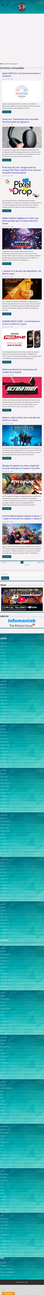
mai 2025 (3, 691)
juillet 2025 (3, 684)
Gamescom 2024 (5, 1047)
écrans (2, 1015)
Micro (2, 1107)
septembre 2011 (5, 933)
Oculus (2, 1139)
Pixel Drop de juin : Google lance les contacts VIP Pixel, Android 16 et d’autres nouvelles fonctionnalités (21, 170)
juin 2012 (3, 904)
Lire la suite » (6, 112)
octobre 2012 (4, 891)
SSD (1, 1187)
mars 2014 (3, 853)
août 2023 (3, 757)
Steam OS (3, 1196)
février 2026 (3, 662)
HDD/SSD (3, 1059)
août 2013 (3, 866)
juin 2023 (3, 764)
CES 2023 (3, 989)
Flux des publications (6, 1269)
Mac (1, 1091)
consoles (3, 1005)
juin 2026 (3, 649)
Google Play (3, 1056)
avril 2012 (3, 910)
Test (1, 1215)
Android (2, 948)
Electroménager (5, 1021)
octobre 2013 (4, 863)
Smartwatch (3, 1180)
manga (2, 1101)
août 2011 (3, 936)
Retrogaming (4, 1174)
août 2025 (3, 681)
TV (1, 1231)
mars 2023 (3, 773)
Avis (1, 970)
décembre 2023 (5, 745)
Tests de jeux (4, 1222)
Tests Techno (4, 1225)
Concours (3, 1002)
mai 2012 (3, 907)
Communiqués (4, 999)
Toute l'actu (3, 1228)
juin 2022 (3, 802)
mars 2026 (3, 659)
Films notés (3, 1037)
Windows (3, 1247)
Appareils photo (5, 954)
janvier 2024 (3, 742)
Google (2, 1053)
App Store (3, 951)
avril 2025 (3, 694)
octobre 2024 (4, 713)
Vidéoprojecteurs (5, 1241)
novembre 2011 (5, 926)
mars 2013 (3, 875)
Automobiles (4, 967)
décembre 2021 (5, 821)
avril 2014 (3, 850)
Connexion (3, 1266)
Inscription (3, 1262)
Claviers (2, 996)
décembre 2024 (5, 707)
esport (2, 1031)
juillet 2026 (3, 646)
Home (3, 64)
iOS (1, 1066)
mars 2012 (3, 914)
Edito (1, 1018)
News (2, 1120)
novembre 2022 (5, 786)
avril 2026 (3, 656)
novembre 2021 (5, 824)
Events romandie (5, 1034)
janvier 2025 (3, 703)
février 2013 (3, 878)
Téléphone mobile (5, 1212)
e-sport (2, 1012)
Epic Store (3, 1027)
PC (1, 1148)
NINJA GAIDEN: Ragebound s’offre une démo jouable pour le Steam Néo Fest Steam (20, 221)
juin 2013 (3, 869)
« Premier (4, 562)
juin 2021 (3, 840)
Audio (2, 964)
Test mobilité (4, 1219)
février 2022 (3, 815)
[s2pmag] (22, 6)
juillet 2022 (3, 799)
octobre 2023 (4, 751)
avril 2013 (3, 872)
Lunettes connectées (6, 1088)
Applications (4, 957)
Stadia (2, 1190)
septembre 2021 (5, 831)
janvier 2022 (3, 818)
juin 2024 (3, 726)
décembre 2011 (5, 923)
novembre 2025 (5, 672)
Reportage (3, 1168)
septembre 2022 (5, 793)
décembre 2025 (5, 668)
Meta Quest (3, 1104)
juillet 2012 (3, 901)
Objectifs (3, 1136)
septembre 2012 (5, 894)
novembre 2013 (5, 859)
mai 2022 (3, 805)
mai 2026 (3, 652)
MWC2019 (3, 1113)
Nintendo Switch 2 (5, 1129)
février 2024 (3, 738)
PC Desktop (3, 1155)
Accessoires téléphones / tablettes (10, 945)
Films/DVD (3, 1040)
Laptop (2, 1075)
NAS (1, 1117)
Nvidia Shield (4, 1133)
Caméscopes (4, 976)
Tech (1, 1203)
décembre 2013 (5, 856)
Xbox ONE (3, 1250)
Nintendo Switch (5, 1126)
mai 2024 (3, 729)
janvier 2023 (3, 780)
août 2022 (3, 796)
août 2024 (3, 719)
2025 (7, 64)
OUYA (2, 1145)
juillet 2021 (3, 837)
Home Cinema (4, 1062)
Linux (1, 1078)
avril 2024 (3, 732)
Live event (3, 1085)
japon (2, 1069)
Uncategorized (4, 1234)
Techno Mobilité (5, 1209)
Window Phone (4, 1244)
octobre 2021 (4, 828)
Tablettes (3, 1199)
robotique (3, 1177)
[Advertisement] (22, 38)
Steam (2, 1193)
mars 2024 (3, 735)
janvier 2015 (3, 847)
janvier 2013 (3, 882)
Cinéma (2, 992)
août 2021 (3, 834)
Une (1, 1238)
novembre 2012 (5, 888)
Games (2, 1043)
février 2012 (3, 917)
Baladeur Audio (5, 973)
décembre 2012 (5, 885)
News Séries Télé (5, 1123)
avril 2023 (3, 770)
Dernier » (27, 565)
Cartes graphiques (5, 980)
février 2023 (3, 777)
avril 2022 (3, 808)
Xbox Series (3, 1254)
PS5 (1, 1164)
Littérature (3, 1082)
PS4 (1, 1161)
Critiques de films (5, 1008)
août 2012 (3, 898)
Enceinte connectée (6, 1024)
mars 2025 (3, 697)
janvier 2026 (3, 665)
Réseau (2, 1171)
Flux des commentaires (7, 1272)
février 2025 (3, 700)
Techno (2, 1206)
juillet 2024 (3, 722)
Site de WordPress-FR (6, 1275)
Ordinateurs (3, 1142)
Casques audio (4, 983)
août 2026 (3, 643)
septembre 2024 (5, 716)
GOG (1, 1050)
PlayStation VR (4, 1158)
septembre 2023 (5, 754)
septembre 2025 (5, 678)
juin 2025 (3, 687)
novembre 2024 (5, 710)
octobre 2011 (4, 929)
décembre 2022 (5, 783)
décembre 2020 (5, 843)
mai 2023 (3, 767)
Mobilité (2, 1110)
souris (2, 1183)
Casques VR (3, 986)
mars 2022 (3, 812)
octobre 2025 (4, 675)
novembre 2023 (5, 748)
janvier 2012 (3, 920)
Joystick (2, 1072)
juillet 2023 (3, 761)
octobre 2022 (4, 789)
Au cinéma (3, 961)
